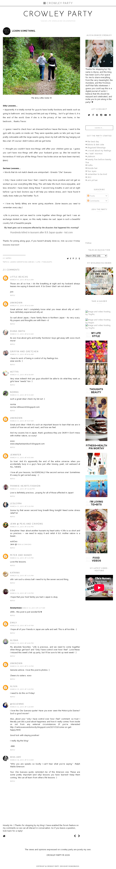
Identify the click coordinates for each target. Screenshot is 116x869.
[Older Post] (79, 836)
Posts (92, 196)
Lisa (12, 590)
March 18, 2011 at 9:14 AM (22, 760)
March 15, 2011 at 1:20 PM (22, 689)
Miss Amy (15, 757)
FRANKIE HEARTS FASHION (25, 486)
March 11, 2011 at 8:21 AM (22, 280)
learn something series (22, 262)
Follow (88, 243)
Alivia (14, 686)
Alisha (14, 640)
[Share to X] (68, 258)
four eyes (90, 171)
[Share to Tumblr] (79, 258)
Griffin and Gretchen (24, 351)
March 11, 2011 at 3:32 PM (22, 506)
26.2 (88, 177)
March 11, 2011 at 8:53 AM (22, 305)
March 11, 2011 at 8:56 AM (22, 354)
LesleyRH (16, 503)
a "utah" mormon (93, 153)
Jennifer (15, 454)
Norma (14, 392)
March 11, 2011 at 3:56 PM (22, 527)
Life (38, 262)
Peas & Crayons (24, 544)
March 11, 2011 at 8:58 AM (22, 375)
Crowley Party (59, 3)
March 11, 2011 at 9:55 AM (22, 457)
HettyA (14, 372)
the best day (92, 141)
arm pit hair (91, 180)
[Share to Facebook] (70, 258)
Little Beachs (19, 277)
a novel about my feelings (98, 150)
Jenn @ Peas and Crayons (26, 524)
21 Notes (7, 258)
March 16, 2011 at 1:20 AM (22, 707)
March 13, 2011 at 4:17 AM (33, 608)
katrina (15, 572)
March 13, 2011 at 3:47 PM (22, 625)
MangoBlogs (73, 866)
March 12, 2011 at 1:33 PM (22, 593)
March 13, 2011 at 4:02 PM (22, 643)
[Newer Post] (75, 836)
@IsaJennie (17, 704)
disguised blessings (95, 147)
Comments (94, 201)
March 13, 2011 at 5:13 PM (22, 666)
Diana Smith (17, 331)
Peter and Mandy (21, 555)
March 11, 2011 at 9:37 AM (22, 421)
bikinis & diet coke (94, 144)
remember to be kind (96, 174)
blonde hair (91, 168)
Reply (12, 295)
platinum (90, 156)
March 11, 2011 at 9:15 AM (22, 395)
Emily (13, 622)
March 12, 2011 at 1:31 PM (22, 558)
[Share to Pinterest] (73, 258)
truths (89, 165)
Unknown (16, 302)
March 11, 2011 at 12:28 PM (22, 489)
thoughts (47, 262)
